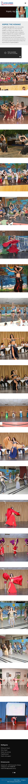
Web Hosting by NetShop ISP (14, 781)
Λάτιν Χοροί (4, 750)
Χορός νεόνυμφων (6, 756)
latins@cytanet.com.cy (10, 768)
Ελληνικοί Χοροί (5, 748)
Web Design (17, 780)
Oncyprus (23, 780)
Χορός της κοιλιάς (6, 752)
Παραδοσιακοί (5, 754)
